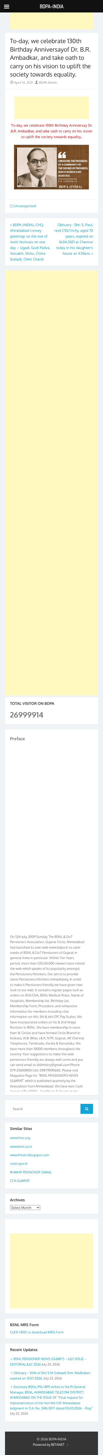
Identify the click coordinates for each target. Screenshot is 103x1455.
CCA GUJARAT (20, 1181)
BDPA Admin (47, 82)
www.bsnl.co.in (21, 1146)
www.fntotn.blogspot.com (29, 1155)
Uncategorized (25, 206)
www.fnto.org (20, 1138)
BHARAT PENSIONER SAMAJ (30, 1172)
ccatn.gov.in (19, 1163)
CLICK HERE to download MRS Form (37, 1332)
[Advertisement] (52, 18)
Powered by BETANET (48, 1445)
